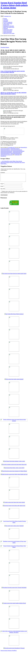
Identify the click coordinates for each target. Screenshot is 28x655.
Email (2, 186)
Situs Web (3, 188)
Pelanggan (5, 28)
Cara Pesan (5, 19)
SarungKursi (3, 156)
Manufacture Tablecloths (8, 26)
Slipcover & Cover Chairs (8, 33)
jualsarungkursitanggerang (16, 153)
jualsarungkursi (23, 147)
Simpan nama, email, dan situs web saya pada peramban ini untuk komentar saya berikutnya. (14, 192)
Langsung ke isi (7, 16)
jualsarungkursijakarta (5, 149)
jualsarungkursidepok (14, 148)
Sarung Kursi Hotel (7, 32)
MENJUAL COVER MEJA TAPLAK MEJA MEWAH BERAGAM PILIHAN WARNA (13, 93)
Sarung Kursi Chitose (7, 29)
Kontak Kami (6, 24)
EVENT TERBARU (7, 22)
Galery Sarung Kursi (7, 23)
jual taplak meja (11, 147)
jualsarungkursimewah (17, 152)
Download (5, 21)
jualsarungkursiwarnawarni (6, 154)
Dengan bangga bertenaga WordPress (9, 650)
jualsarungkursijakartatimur (18, 151)
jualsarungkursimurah (5, 153)
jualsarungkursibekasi (5, 148)
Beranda (5, 18)
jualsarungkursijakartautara (6, 152)
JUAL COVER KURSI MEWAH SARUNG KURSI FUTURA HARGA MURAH (13, 72)
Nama (2, 183)
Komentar (3, 172)
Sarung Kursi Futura (7, 30)
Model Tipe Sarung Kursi (8, 27)
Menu (2, 16)
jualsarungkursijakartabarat (16, 149)
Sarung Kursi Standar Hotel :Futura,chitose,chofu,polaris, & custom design (14, 5)
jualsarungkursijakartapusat (6, 151)
